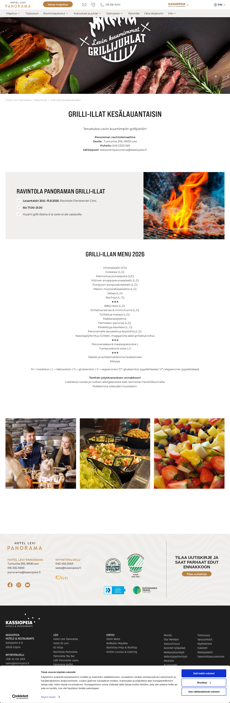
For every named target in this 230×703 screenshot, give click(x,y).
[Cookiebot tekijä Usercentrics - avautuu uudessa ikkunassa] (20, 697)
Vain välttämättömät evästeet (204, 691)
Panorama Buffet (63, 664)
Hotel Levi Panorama (18, 100)
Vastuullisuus (172, 644)
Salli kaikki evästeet (204, 673)
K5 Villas (58, 647)
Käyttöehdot (204, 644)
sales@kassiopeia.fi (68, 567)
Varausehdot (204, 639)
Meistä (168, 635)
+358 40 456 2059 (15, 659)
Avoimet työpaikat (174, 648)
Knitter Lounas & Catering (121, 652)
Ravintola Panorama (65, 652)
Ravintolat (40, 100)
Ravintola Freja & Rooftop (121, 647)
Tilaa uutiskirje (197, 574)
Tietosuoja (203, 635)
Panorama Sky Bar (64, 656)
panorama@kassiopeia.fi (24, 572)
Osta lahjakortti (153, 13)
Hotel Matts (113, 639)
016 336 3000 (112, 4)
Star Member (171, 639)
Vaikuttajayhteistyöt (175, 656)
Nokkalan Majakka (117, 643)
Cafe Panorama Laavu (66, 660)
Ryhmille (134, 13)
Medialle (169, 661)
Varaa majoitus (58, 4)
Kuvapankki (170, 665)
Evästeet (202, 648)
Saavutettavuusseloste (210, 656)
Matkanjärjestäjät (174, 652)
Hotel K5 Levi (61, 643)
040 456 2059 (64, 563)
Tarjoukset (32, 13)
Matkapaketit (205, 652)
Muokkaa (202, 682)
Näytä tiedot (48, 696)
